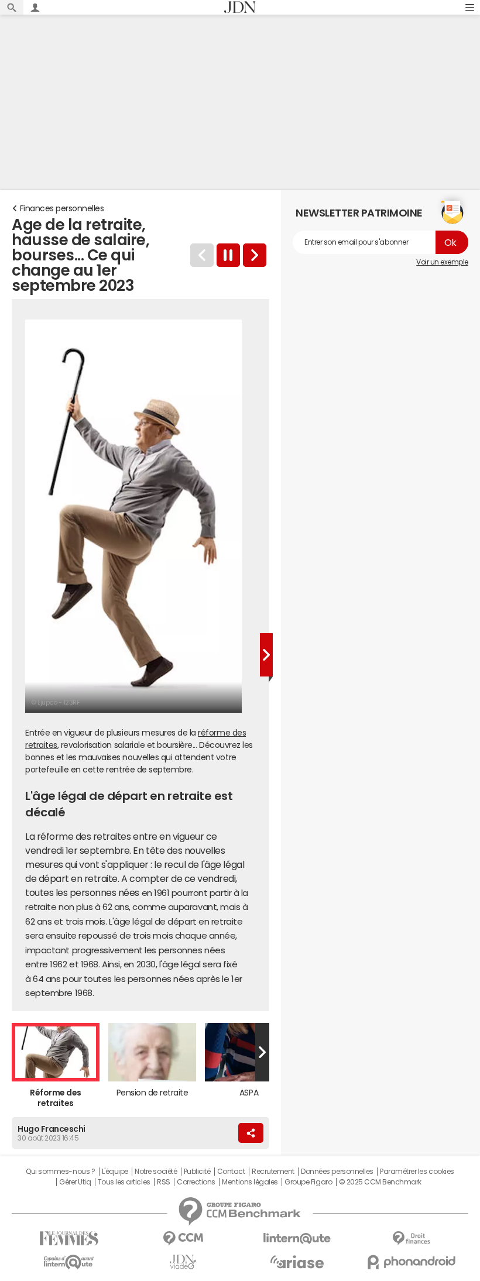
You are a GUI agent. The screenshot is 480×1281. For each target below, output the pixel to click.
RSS (163, 1182)
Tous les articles (124, 1182)
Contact (231, 1171)
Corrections (196, 1182)
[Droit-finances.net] (411, 1238)
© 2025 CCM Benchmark (380, 1182)
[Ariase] (297, 1261)
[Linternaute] (297, 1238)
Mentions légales (249, 1182)
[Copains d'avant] (69, 1262)
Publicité (197, 1171)
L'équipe (115, 1171)
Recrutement (273, 1171)
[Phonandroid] (411, 1262)
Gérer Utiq (75, 1182)
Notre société (156, 1171)
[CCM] (183, 1238)
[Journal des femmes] (69, 1238)
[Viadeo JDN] (183, 1262)
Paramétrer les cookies (417, 1171)
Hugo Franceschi (51, 1129)
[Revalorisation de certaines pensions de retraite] (254, 255)
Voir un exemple (442, 262)
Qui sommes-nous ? (60, 1171)
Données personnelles (337, 1171)
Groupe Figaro (308, 1182)
